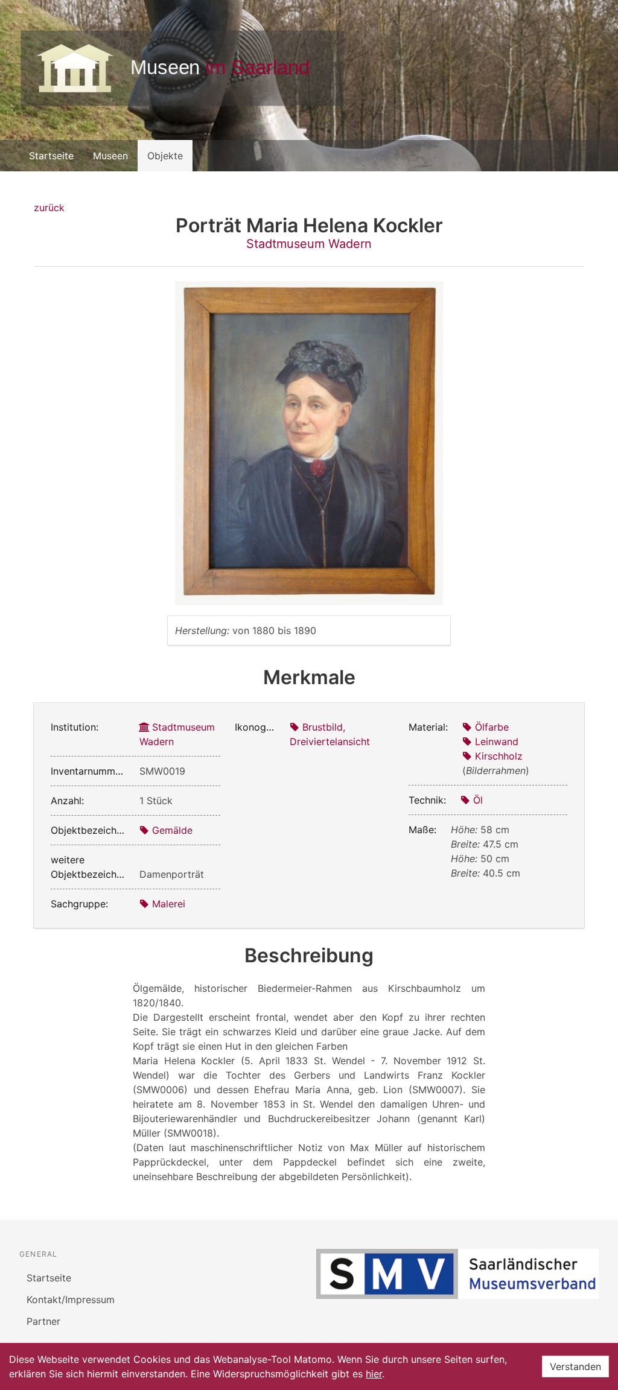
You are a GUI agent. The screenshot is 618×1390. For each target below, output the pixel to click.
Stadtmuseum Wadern (309, 243)
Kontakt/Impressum (71, 1299)
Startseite (51, 156)
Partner (43, 1321)
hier (374, 1374)
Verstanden (575, 1366)
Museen (110, 156)
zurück (49, 208)
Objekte (165, 156)
